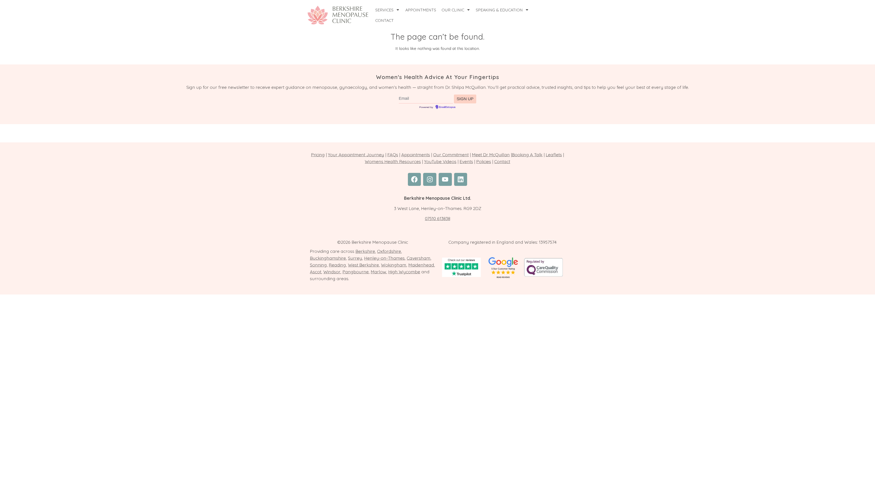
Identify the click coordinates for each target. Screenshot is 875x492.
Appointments (420, 9)
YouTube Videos (440, 161)
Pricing (318, 154)
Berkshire (365, 251)
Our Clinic (453, 9)
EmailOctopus (447, 107)
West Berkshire (363, 265)
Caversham (418, 258)
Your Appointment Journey (356, 154)
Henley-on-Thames (384, 258)
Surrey (355, 258)
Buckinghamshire (328, 258)
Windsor (331, 271)
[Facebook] (414, 179)
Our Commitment (451, 154)
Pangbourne (355, 271)
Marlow (378, 271)
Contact (384, 20)
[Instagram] (429, 179)
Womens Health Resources (393, 161)
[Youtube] (445, 179)
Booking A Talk (527, 154)
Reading (337, 265)
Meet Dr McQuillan (491, 154)
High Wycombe (404, 271)
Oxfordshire (389, 251)
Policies (483, 161)
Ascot (315, 271)
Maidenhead (421, 265)
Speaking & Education (499, 9)
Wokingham (393, 265)
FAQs (392, 154)
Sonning (318, 265)
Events (466, 161)
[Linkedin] (460, 179)
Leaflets (554, 154)
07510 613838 (437, 218)
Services (384, 9)
